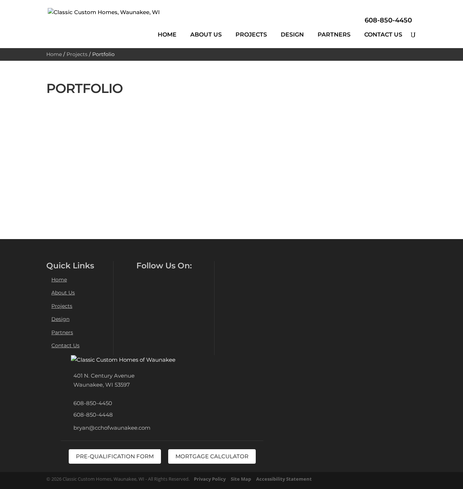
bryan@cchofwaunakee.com (111, 427)
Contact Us (383, 34)
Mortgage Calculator (212, 456)
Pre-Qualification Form (115, 456)
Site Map (241, 479)
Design (292, 34)
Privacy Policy (210, 479)
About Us (206, 34)
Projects (251, 34)
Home (167, 34)
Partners (334, 34)
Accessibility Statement (284, 479)
